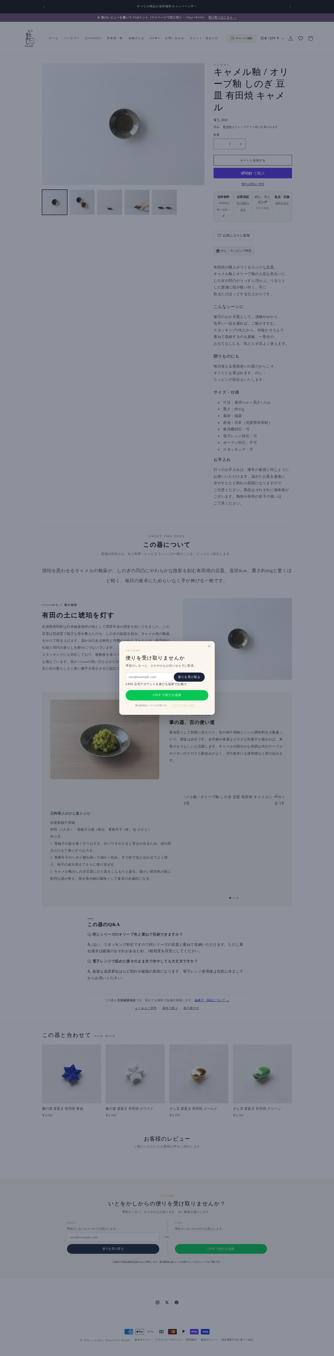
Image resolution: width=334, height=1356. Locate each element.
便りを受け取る (189, 677)
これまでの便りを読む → (185, 705)
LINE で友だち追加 (167, 695)
